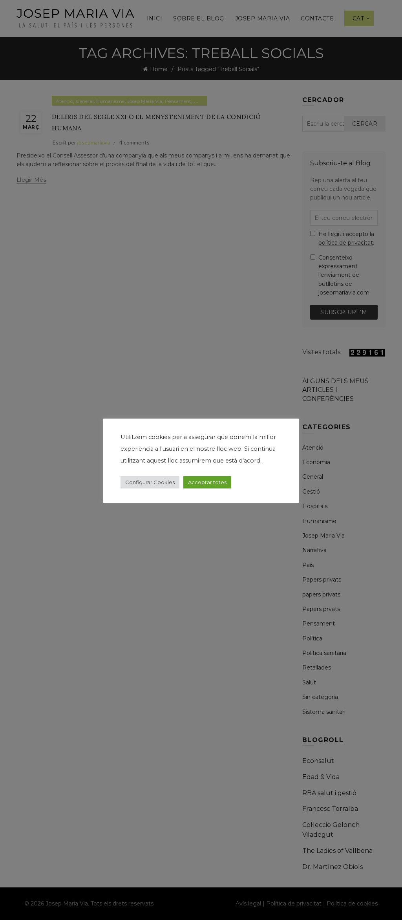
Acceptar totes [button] (207, 482)
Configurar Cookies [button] (150, 482)
